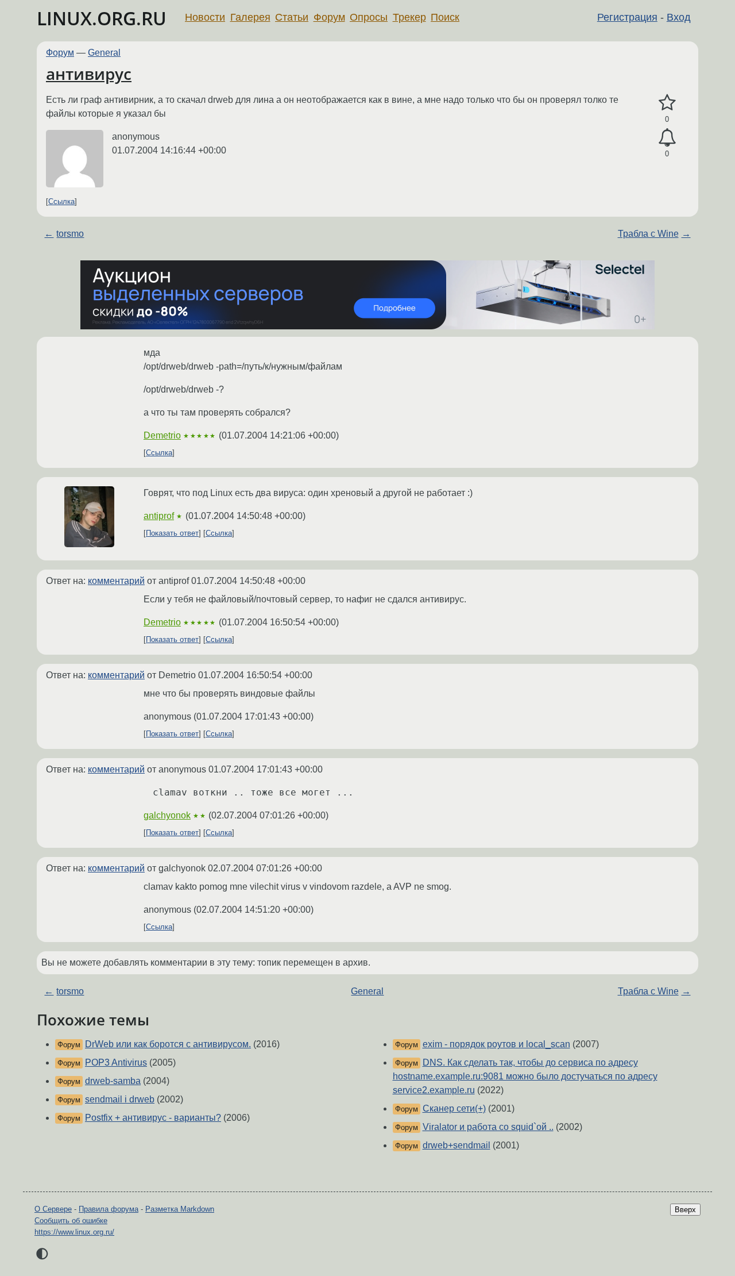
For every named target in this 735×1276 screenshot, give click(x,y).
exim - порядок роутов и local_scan (496, 1044)
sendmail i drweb (119, 1099)
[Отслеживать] (667, 138)
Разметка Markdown (179, 1209)
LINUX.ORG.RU (102, 18)
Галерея (250, 17)
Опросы (369, 17)
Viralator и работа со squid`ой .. (488, 1127)
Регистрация (627, 17)
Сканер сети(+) (454, 1108)
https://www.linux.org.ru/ (74, 1232)
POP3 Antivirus (116, 1062)
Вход (679, 17)
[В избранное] (667, 103)
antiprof (159, 516)
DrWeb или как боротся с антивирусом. (168, 1044)
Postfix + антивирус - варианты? (153, 1118)
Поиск (445, 17)
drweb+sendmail (456, 1145)
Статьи (291, 17)
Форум (329, 17)
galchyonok (167, 815)
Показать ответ (172, 533)
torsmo (70, 234)
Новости (205, 17)
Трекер (409, 17)
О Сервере (53, 1209)
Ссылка (61, 201)
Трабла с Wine (648, 234)
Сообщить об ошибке (70, 1220)
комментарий (116, 581)
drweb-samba (113, 1081)
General (104, 52)
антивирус (88, 73)
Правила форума (108, 1209)
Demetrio (162, 435)
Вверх (685, 1209)
